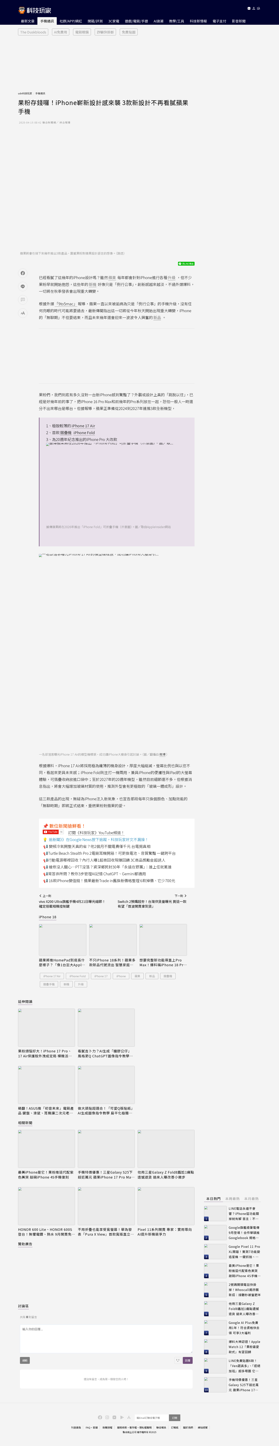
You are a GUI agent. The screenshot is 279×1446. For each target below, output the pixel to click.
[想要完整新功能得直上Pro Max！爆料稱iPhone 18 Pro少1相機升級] (163, 940)
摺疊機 (168, 976)
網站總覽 (203, 1427)
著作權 (133, 1427)
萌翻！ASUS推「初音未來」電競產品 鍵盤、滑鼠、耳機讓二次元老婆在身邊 (46, 1110)
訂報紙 (174, 1427)
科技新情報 (198, 20)
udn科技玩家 (25, 93)
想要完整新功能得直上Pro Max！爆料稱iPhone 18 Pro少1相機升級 (163, 962)
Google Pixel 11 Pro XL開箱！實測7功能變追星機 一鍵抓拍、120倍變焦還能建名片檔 (244, 1251)
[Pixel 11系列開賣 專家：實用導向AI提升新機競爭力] (166, 1206)
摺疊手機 (49, 984)
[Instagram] (106, 1417)
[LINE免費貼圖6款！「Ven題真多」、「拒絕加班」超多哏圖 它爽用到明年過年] (215, 1365)
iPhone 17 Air (52, 976)
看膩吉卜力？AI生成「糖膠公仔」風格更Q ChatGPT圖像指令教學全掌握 (105, 1053)
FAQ (88, 1427)
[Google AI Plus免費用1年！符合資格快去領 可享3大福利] (215, 1327)
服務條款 (122, 1427)
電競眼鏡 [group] (82, 31)
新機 (66, 984)
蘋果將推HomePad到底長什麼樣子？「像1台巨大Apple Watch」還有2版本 (62, 962)
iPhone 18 (47, 916)
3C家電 (113, 20)
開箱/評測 (95, 20)
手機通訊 (47, 20)
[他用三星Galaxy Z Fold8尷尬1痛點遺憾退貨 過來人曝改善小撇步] (166, 1149)
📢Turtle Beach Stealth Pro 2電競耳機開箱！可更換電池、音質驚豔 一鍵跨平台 (109, 853)
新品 (152, 976)
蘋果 (137, 976)
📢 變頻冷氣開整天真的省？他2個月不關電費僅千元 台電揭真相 (96, 846)
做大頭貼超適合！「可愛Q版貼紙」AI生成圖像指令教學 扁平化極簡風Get (106, 1110)
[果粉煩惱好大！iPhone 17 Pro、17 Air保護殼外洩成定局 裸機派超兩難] (46, 1028)
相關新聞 (25, 1122)
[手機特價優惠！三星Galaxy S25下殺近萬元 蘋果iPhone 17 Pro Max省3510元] (106, 1149)
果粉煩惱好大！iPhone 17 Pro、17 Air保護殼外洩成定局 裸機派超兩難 (45, 1053)
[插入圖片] (177, 1360)
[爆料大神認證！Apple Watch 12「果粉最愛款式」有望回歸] (215, 1346)
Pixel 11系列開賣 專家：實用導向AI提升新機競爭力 (165, 1232)
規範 (25, 1360)
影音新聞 (239, 20)
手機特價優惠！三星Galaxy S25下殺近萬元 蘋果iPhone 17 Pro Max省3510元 (105, 1174)
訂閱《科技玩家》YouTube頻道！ (96, 832)
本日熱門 (213, 1198)
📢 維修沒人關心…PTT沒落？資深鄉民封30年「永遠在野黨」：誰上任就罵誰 (107, 867)
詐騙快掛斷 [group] (105, 31)
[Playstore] (121, 1417)
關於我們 (188, 1427)
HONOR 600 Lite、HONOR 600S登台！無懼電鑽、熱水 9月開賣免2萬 (46, 1232)
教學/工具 (176, 20)
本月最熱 (251, 1198)
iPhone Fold (77, 976)
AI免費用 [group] (60, 31)
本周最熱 (232, 1198)
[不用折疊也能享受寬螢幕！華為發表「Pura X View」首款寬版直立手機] (106, 1206)
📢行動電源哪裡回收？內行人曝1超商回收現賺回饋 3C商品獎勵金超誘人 (104, 860)
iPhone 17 (100, 976)
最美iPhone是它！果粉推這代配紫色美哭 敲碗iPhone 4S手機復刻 (46, 1174)
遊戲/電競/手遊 (136, 20)
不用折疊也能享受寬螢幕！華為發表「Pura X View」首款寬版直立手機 (106, 1232)
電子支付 (219, 20)
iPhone (121, 976)
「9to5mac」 (66, 303)
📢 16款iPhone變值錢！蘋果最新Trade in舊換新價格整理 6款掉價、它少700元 (109, 880)
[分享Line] (23, 286)
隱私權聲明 (145, 1427)
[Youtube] (249, 9)
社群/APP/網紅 (71, 20)
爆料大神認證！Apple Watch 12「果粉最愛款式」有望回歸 (244, 1346)
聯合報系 (161, 1427)
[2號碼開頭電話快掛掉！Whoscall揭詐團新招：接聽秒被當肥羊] (215, 1289)
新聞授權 (107, 1427)
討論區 (23, 1305)
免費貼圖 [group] (129, 31)
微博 (162, 754)
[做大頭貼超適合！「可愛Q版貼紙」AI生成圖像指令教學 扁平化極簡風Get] (106, 1085)
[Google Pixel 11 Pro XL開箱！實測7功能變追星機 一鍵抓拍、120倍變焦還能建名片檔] (215, 1251)
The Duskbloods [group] (33, 31)
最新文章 (28, 20)
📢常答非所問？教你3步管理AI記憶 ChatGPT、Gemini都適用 (94, 873)
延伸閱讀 (25, 1001)
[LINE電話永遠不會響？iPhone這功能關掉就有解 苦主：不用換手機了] (215, 1213)
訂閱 (174, 1418)
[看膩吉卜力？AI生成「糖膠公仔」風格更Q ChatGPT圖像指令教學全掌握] (106, 1028)
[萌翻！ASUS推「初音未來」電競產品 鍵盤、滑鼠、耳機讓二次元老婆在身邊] (46, 1085)
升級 (81, 984)
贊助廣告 (25, 1243)
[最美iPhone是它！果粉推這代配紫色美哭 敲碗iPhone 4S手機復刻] (46, 1149)
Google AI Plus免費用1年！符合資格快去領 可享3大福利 (244, 1327)
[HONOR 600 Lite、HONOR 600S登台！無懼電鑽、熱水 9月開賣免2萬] (46, 1206)
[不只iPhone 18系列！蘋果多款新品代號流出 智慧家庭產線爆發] (113, 940)
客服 (95, 1427)
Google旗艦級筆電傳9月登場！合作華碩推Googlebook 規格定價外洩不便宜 (244, 1232)
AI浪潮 (158, 20)
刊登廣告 (76, 1427)
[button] (253, 9)
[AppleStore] (128, 1417)
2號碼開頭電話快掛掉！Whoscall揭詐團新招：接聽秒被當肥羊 (245, 1289)
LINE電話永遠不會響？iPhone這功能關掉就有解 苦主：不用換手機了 (244, 1213)
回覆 (187, 1360)
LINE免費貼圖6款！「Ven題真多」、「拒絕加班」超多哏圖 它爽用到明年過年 (244, 1365)
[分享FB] (23, 273)
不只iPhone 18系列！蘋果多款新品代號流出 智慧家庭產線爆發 (112, 962)
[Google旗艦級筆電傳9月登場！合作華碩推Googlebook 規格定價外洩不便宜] (215, 1232)
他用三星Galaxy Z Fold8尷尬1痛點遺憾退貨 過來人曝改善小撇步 (166, 1174)
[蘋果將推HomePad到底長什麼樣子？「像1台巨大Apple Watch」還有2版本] (62, 940)
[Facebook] (99, 1417)
